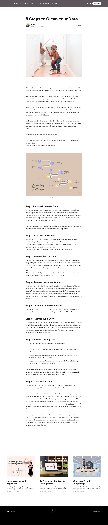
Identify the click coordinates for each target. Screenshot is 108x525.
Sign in (89, 3)
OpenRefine (70, 404)
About (32, 3)
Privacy (59, 513)
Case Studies (24, 3)
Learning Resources (43, 3)
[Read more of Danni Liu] (28, 25)
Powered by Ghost (96, 511)
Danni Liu (34, 24)
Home (16, 3)
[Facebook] (55, 510)
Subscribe (97, 3)
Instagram (56, 3)
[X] (52, 510)
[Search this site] (83, 3)
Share (79, 25)
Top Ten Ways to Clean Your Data (57, 417)
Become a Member (51, 513)
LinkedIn (52, 3)
